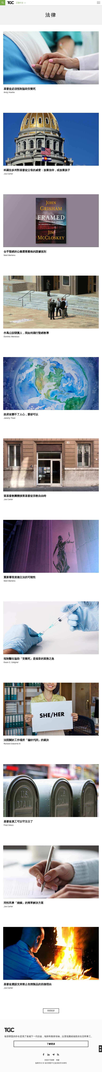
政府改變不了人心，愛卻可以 (21, 414)
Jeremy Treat (9, 418)
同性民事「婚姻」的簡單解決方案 (24, 902)
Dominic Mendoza (11, 336)
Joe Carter (8, 174)
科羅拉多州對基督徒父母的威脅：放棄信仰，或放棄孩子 (37, 170)
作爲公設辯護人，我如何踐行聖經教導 (26, 332)
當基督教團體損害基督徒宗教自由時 (25, 495)
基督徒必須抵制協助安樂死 (20, 88)
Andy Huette (9, 92)
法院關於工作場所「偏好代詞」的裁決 (26, 739)
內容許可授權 (49, 1060)
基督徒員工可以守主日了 (18, 821)
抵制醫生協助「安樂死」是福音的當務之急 (29, 658)
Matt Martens (9, 255)
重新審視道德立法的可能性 (20, 577)
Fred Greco (8, 825)
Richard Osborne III (12, 743)
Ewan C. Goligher (11, 662)
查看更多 (51, 1011)
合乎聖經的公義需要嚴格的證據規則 (25, 251)
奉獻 (58, 1060)
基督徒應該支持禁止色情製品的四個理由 (28, 984)
